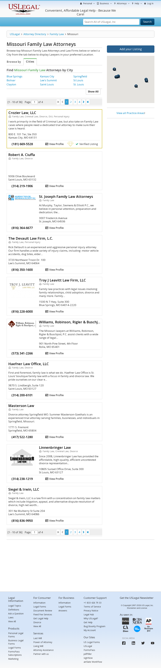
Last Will (37, 638)
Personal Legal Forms (15, 635)
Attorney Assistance (43, 650)
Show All (93, 91)
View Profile (56, 144)
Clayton (11, 84)
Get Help (88, 622)
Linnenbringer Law (55, 447)
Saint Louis (47, 84)
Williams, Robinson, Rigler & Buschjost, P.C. (75, 322)
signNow (88, 657)
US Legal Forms (92, 642)
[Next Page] (84, 102)
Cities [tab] (30, 61)
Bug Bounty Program (94, 626)
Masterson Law (21, 405)
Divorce (37, 622)
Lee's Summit (48, 80)
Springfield (80, 76)
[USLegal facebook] (123, 643)
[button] (116, 77)
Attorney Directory (34, 34)
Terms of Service (92, 606)
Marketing (13, 658)
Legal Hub (89, 614)
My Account (90, 630)
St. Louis (78, 84)
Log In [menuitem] (149, 3)
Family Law (57, 34)
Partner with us (41, 653)
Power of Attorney (42, 642)
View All (12, 621)
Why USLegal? (91, 618)
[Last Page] (88, 102)
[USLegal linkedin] (133, 643)
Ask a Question (16, 613)
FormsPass (89, 650)
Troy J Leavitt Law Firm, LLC (62, 280)
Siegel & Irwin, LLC (23, 489)
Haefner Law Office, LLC (28, 363)
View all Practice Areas (130, 113)
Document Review (42, 610)
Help (136, 3)
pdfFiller (88, 653)
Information (39, 602)
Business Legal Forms (15, 642)
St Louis (78, 80)
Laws (11, 617)
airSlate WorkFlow (93, 661)
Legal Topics (14, 605)
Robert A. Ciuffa (21, 154)
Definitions (13, 609)
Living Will (38, 646)
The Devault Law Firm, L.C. (30, 238)
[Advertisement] (130, 141)
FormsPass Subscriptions (15, 653)
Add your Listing (131, 49)
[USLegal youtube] (152, 643)
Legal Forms (14, 647)
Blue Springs (14, 76)
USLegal (15, 34)
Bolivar (11, 80)
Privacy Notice (91, 610)
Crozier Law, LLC (22, 112)
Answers (62, 610)
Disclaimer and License (137, 608)
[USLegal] (24, 4)
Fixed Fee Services (42, 614)
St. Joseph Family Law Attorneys (66, 196)
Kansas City (47, 76)
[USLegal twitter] (143, 643)
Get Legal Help (40, 618)
